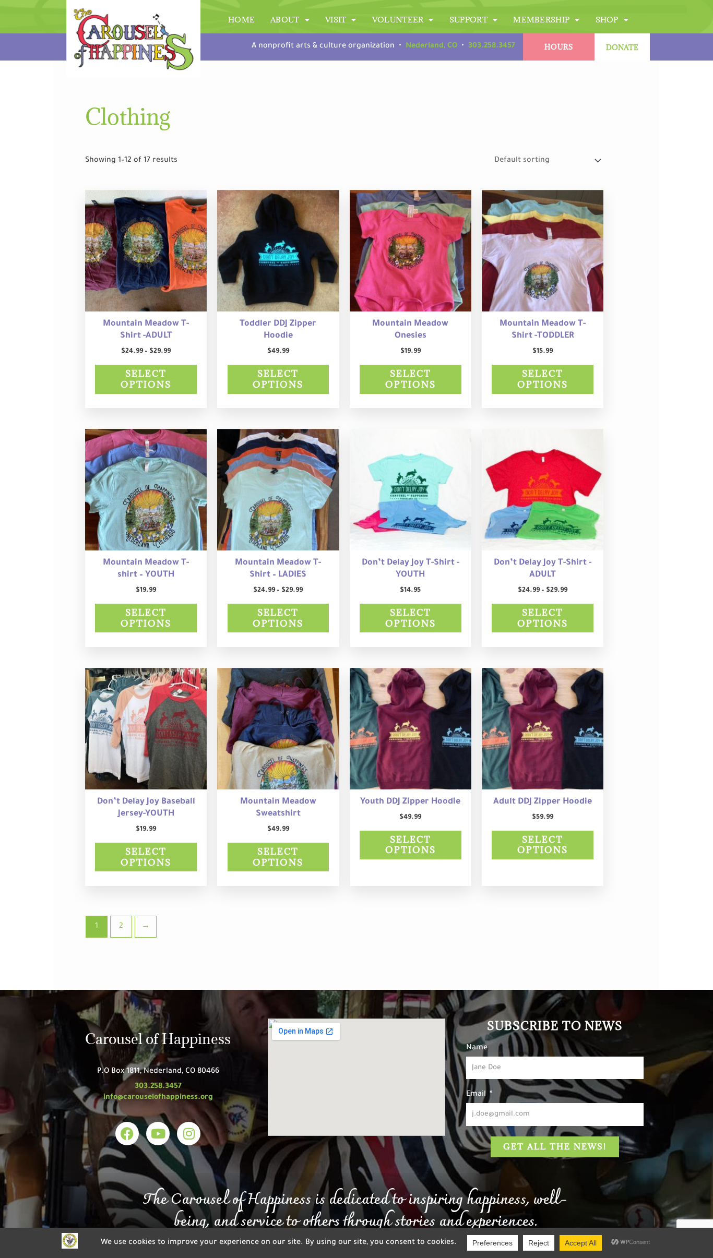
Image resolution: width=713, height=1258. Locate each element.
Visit (336, 20)
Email (477, 1095)
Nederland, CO (431, 46)
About (285, 20)
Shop (607, 20)
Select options (146, 379)
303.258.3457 (491, 46)
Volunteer (398, 20)
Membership (541, 20)
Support (468, 20)
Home (241, 20)
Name (477, 1048)
